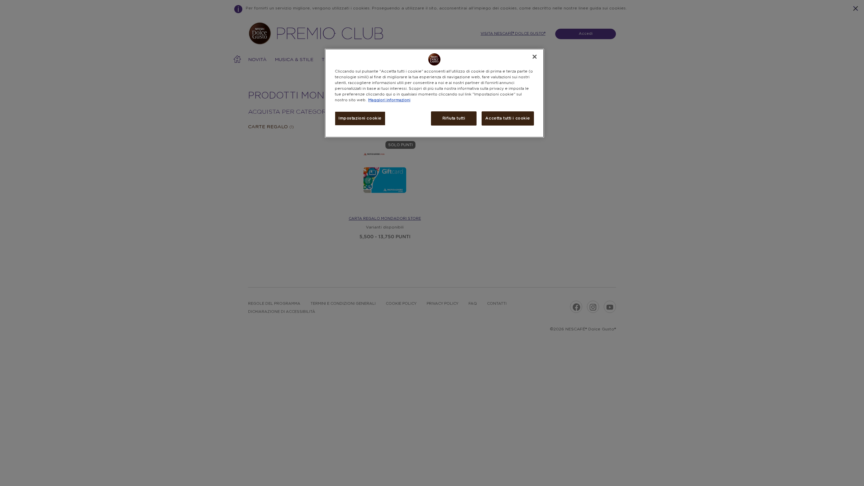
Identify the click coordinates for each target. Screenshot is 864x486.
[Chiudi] (534, 56)
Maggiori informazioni (389, 100)
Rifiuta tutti (453, 118)
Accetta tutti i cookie (507, 118)
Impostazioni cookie (360, 118)
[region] (434, 93)
